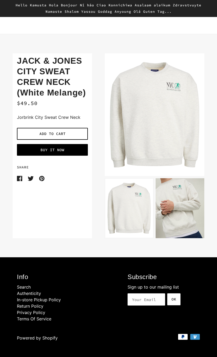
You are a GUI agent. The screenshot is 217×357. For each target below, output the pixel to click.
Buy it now (52, 149)
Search (24, 287)
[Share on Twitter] (31, 178)
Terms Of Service (34, 318)
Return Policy (30, 306)
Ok (173, 299)
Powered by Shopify (37, 338)
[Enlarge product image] (154, 114)
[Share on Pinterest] (42, 178)
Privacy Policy (31, 312)
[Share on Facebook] (20, 178)
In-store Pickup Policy (39, 299)
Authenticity (29, 293)
